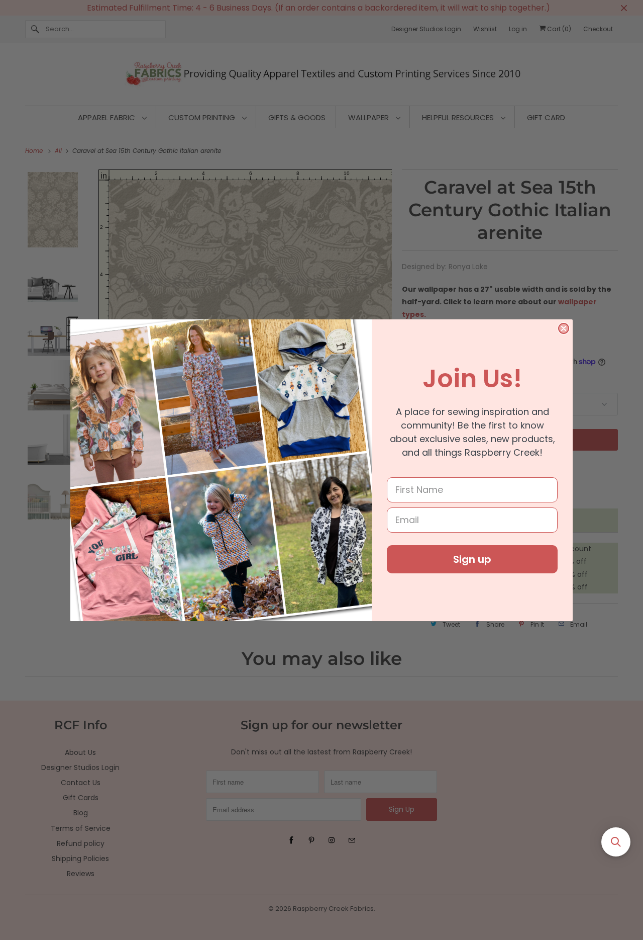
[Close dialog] (564, 328)
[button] (615, 842)
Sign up (472, 559)
